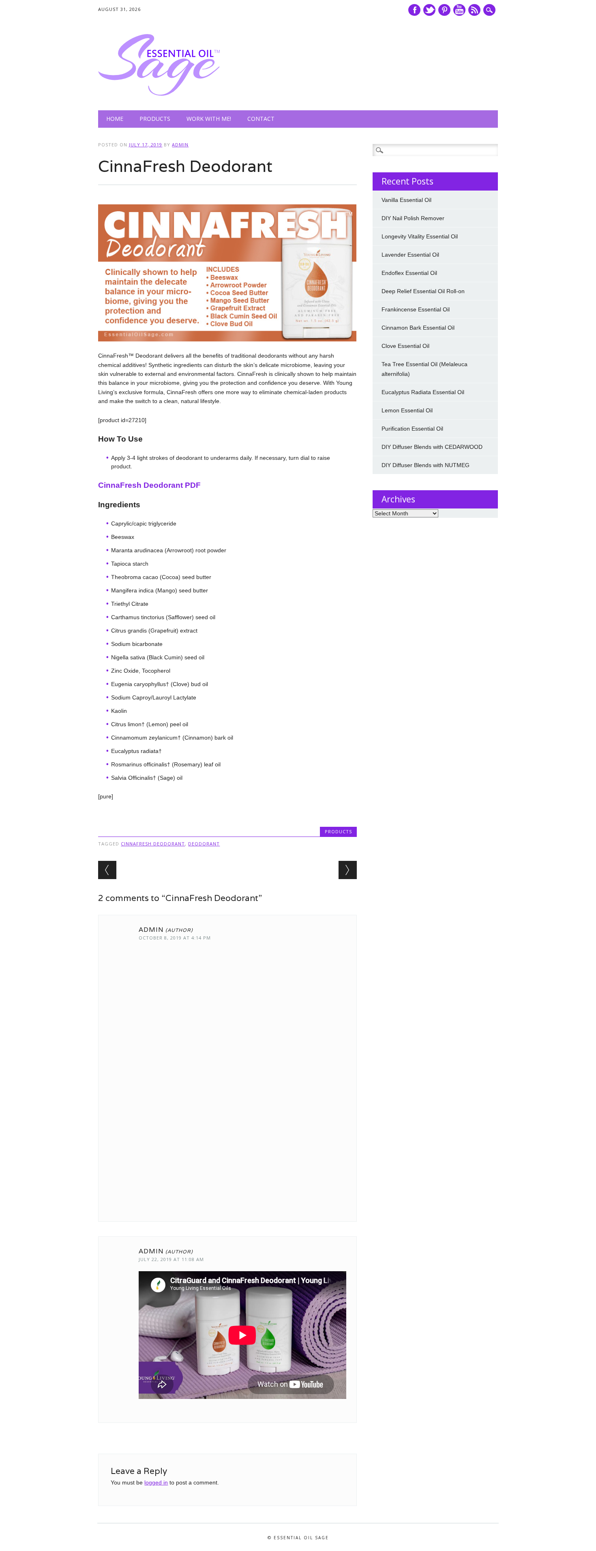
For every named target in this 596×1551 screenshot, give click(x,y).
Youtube (459, 10)
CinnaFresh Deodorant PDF (149, 485)
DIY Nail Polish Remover (413, 218)
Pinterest (444, 10)
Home (114, 118)
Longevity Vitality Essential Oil (420, 236)
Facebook (414, 10)
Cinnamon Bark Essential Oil (418, 327)
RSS (474, 10)
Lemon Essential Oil (407, 410)
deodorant (204, 844)
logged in (156, 1482)
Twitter (429, 10)
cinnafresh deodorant (153, 844)
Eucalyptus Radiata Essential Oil (423, 392)
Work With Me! (209, 118)
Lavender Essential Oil (410, 254)
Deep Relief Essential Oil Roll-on (423, 291)
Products (154, 118)
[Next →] (348, 870)
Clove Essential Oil (405, 346)
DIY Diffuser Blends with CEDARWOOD (432, 447)
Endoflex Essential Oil (409, 273)
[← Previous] (107, 870)
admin (180, 145)
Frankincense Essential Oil (416, 309)
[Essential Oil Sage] (159, 93)
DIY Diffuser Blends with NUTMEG (426, 465)
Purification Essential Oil (412, 428)
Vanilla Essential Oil (406, 200)
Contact (260, 118)
